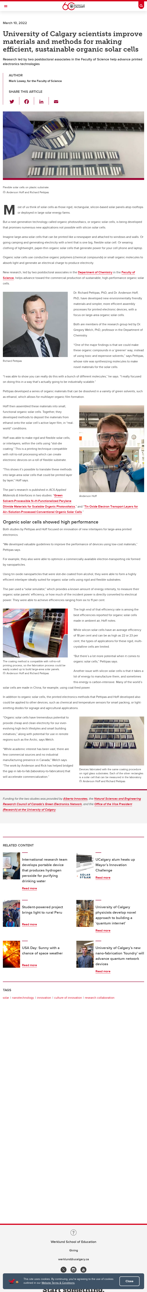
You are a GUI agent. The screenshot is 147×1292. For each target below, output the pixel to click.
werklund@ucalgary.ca (73, 1259)
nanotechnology (23, 997)
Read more (29, 888)
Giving (73, 1250)
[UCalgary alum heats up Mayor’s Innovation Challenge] (85, 865)
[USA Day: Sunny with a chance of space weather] (11, 954)
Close (129, 1281)
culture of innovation (68, 997)
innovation (44, 997)
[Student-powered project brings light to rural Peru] (11, 913)
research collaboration (99, 997)
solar (6, 997)
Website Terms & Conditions (58, 1283)
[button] (14, 101)
